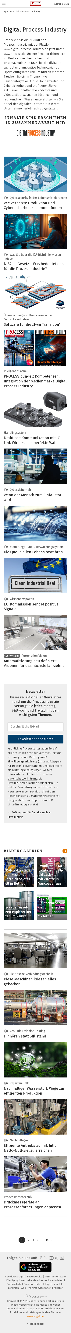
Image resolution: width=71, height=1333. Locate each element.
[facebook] (40, 1257)
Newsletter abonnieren (35, 739)
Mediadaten (57, 1280)
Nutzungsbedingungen (26, 770)
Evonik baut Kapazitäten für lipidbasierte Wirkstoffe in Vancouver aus (50, 875)
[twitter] (45, 1258)
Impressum (52, 1284)
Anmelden (61, 3)
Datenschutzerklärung (22, 778)
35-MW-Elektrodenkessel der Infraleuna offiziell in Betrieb (19, 877)
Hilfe (55, 1276)
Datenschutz (14, 1284)
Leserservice (35, 1276)
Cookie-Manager (15, 1276)
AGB (48, 1276)
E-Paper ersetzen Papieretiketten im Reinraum (19, 911)
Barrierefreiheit (33, 1284)
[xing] (56, 1258)
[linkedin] (61, 1258)
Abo (24, 1287)
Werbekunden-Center (34, 1280)
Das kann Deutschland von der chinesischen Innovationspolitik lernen (51, 907)
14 (47, 1240)
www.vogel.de (35, 1316)
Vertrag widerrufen (40, 1287)
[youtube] (51, 1258)
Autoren (58, 1287)
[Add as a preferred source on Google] (35, 1267)
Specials (8, 11)
